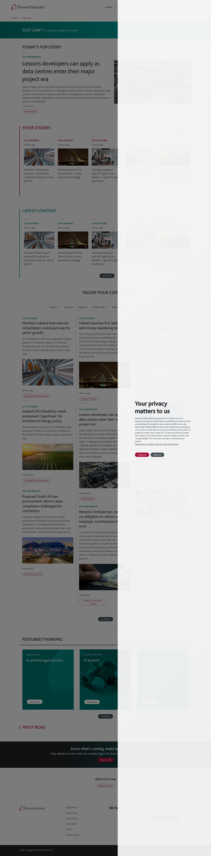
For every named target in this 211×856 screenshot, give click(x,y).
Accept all (142, 454)
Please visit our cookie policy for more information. (157, 444)
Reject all (157, 454)
